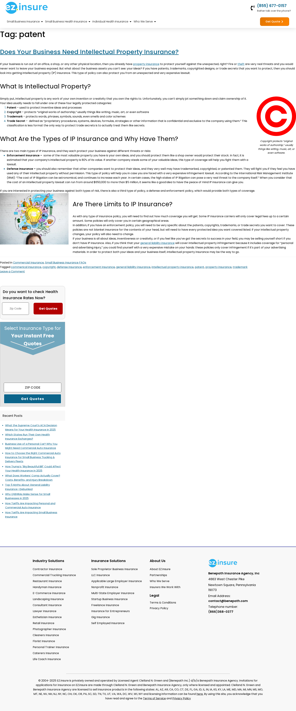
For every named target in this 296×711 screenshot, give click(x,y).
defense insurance (69, 267)
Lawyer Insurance (44, 611)
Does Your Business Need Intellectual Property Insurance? (89, 51)
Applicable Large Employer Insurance (116, 581)
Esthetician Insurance (47, 617)
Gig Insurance (100, 617)
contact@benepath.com (228, 601)
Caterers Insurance (46, 653)
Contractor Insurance (47, 569)
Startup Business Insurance (109, 599)
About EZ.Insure (160, 569)
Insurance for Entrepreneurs (110, 611)
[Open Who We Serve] (155, 22)
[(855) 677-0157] (252, 7)
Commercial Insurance (28, 263)
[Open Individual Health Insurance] (130, 22)
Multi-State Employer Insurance (112, 593)
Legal (154, 595)
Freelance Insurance (105, 605)
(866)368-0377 (220, 612)
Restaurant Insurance (47, 581)
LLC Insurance (100, 575)
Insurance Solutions (108, 560)
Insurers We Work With (165, 587)
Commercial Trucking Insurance (54, 575)
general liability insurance (133, 267)
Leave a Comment (12, 271)
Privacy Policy (181, 698)
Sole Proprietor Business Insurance (114, 569)
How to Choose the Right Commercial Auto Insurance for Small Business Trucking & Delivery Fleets (33, 457)
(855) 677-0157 (272, 5)
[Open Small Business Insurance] (42, 22)
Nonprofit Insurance (104, 587)
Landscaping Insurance (48, 599)
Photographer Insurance (49, 629)
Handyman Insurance (47, 587)
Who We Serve (159, 581)
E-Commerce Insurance (49, 593)
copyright (49, 267)
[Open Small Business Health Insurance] (89, 22)
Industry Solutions (48, 560)
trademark (240, 267)
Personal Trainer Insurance (51, 647)
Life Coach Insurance (47, 659)
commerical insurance (26, 267)
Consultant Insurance (47, 605)
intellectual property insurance (173, 267)
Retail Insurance (43, 623)
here (199, 694)
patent (199, 267)
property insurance (218, 267)
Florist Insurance (44, 641)
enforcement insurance (99, 267)
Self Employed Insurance (108, 623)
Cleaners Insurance (46, 635)
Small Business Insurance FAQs (65, 263)
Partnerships (158, 575)
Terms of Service (154, 698)
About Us (157, 560)
